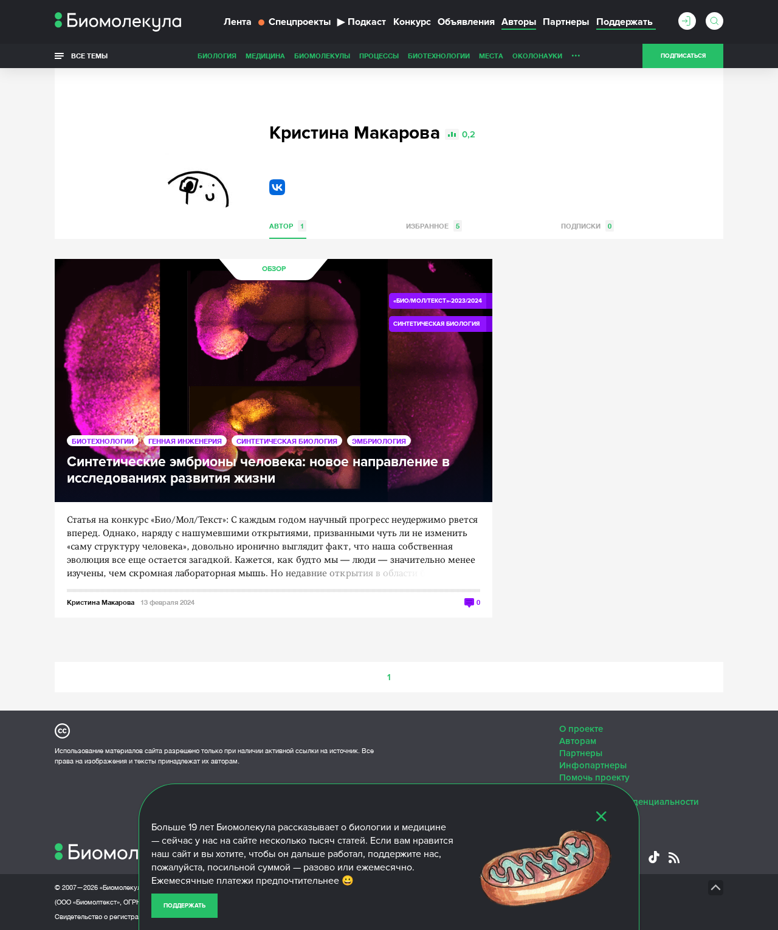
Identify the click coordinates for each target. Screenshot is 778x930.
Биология (217, 56)
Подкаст (361, 22)
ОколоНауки (537, 56)
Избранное (433, 226)
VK (277, 187)
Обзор (274, 269)
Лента (238, 22)
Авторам (577, 740)
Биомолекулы (322, 56)
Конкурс (412, 22)
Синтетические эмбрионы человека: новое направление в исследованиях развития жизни (258, 470)
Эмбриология (379, 441)
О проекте (581, 728)
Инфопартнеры (593, 765)
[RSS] (674, 857)
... (575, 53)
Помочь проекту (594, 777)
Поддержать (184, 905)
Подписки (586, 226)
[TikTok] (654, 857)
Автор (286, 226)
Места (491, 56)
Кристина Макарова (100, 602)
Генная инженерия (185, 441)
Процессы (379, 56)
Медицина (265, 56)
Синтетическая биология (286, 441)
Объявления (466, 22)
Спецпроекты (300, 22)
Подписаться (683, 56)
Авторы (518, 22)
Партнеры (566, 22)
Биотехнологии (439, 56)
